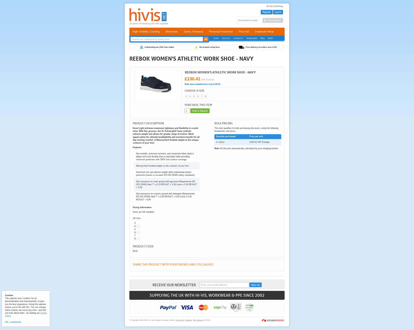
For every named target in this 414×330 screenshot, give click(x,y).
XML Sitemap (198, 320)
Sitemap (188, 320)
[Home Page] (148, 14)
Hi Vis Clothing (275, 6)
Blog (263, 38)
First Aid (244, 31)
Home (216, 38)
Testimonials (251, 38)
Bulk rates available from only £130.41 (202, 84)
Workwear (171, 31)
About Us (226, 38)
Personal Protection (221, 31)
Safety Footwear (193, 31)
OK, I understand (13, 322)
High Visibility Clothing (146, 31)
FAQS (270, 38)
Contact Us (238, 38)
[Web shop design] (273, 320)
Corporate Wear (264, 31)
